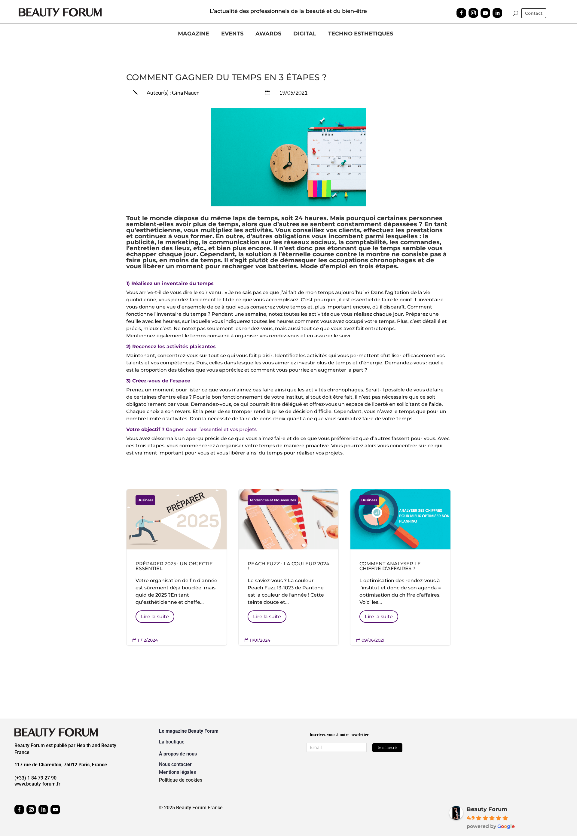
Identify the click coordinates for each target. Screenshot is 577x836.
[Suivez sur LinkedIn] (497, 13)
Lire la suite (155, 616)
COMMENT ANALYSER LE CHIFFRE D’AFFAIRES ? (400, 567)
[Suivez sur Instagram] (473, 13)
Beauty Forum (487, 809)
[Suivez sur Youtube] (485, 13)
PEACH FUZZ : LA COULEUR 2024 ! (289, 567)
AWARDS (268, 34)
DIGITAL (304, 34)
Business (145, 500)
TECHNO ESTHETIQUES (360, 34)
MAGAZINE (193, 34)
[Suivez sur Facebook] (461, 13)
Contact (533, 13)
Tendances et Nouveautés (272, 500)
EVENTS (232, 34)
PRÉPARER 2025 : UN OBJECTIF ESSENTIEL (177, 567)
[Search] (515, 13)
